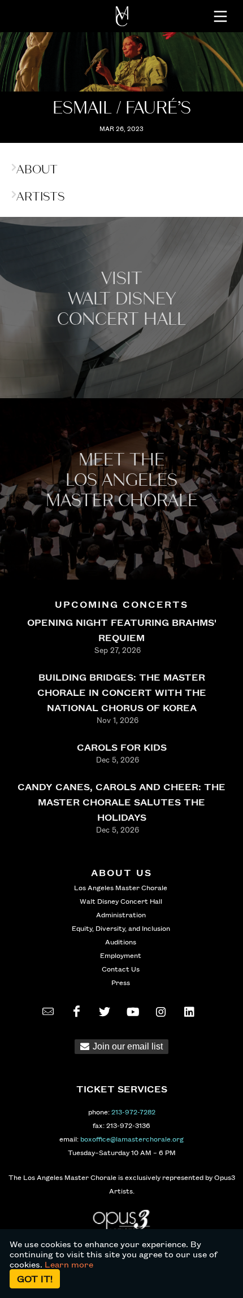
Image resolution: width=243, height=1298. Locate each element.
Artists (40, 196)
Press (120, 982)
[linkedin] (189, 1011)
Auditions (120, 941)
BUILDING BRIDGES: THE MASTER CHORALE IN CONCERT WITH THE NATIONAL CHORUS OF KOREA (121, 692)
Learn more (69, 1264)
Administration (121, 914)
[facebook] (76, 1011)
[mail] (48, 1011)
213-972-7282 (133, 1111)
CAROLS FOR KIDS (122, 747)
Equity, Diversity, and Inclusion (121, 928)
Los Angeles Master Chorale (120, 887)
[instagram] (161, 1011)
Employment (120, 955)
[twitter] (104, 1011)
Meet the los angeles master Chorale (122, 480)
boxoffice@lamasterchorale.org (132, 1138)
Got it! (35, 1278)
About (37, 169)
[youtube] (133, 1011)
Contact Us (121, 968)
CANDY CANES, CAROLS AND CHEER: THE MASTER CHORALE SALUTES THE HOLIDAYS (121, 802)
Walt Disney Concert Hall (121, 900)
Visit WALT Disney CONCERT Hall (121, 299)
